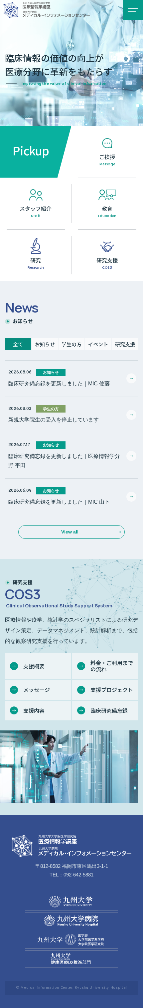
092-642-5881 (78, 874)
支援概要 (34, 666)
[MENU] (133, 10)
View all (69, 531)
